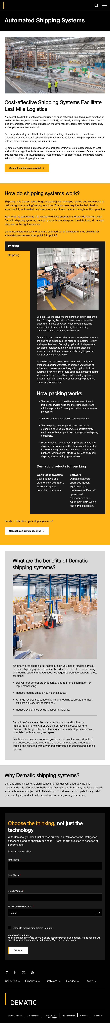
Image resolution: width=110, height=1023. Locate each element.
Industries (11, 980)
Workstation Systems (50, 474)
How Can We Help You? (21, 905)
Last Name (14, 874)
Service (71, 980)
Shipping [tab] (13, 254)
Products (31, 980)
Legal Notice (33, 1015)
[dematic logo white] (21, 1003)
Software (75, 474)
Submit (18, 950)
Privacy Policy (69, 939)
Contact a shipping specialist (25, 167)
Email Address (16, 890)
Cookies (84, 1015)
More (90, 980)
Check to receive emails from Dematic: (33, 927)
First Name (14, 859)
